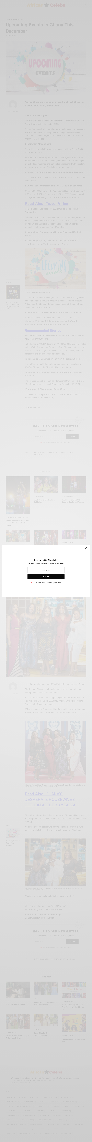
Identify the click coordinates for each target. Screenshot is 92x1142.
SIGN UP (46, 577)
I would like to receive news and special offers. (47, 582)
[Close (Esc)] (86, 548)
